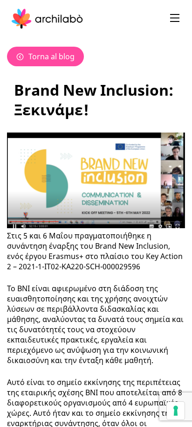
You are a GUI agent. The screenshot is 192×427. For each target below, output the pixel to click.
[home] (47, 18)
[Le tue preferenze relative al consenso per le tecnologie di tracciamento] (176, 411)
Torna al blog (51, 56)
